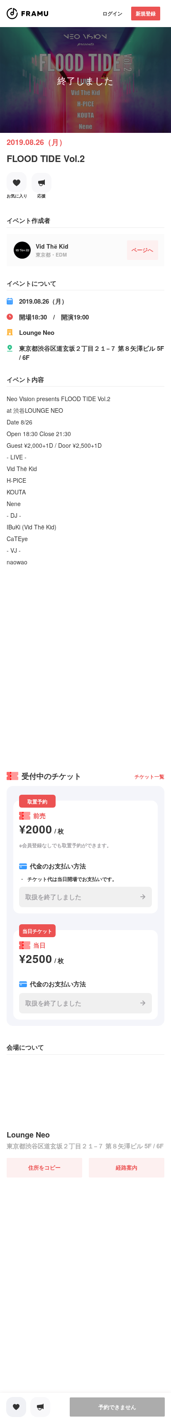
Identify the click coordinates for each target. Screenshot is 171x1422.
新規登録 (146, 13)
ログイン (112, 13)
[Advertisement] (85, 666)
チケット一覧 (149, 776)
